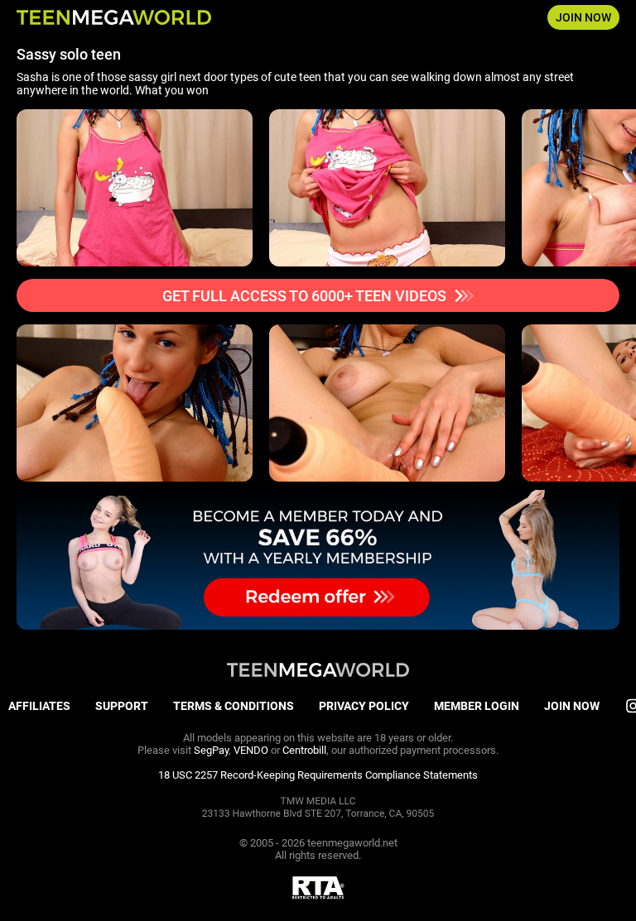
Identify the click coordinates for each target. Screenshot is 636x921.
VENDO (251, 750)
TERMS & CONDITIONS (233, 705)
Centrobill (304, 750)
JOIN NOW (583, 17)
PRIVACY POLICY (364, 705)
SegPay (211, 750)
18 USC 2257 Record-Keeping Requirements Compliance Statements (318, 775)
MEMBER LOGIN (476, 705)
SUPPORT (121, 705)
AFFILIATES (39, 705)
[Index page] (114, 17)
